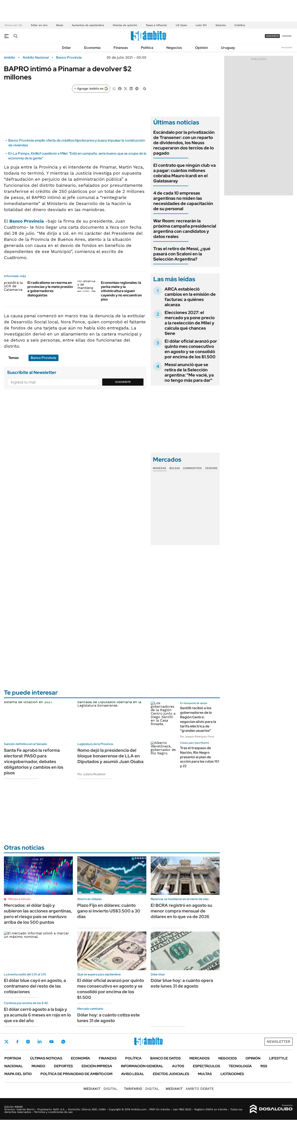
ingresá (287, 36)
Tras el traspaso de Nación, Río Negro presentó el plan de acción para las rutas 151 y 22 (199, 757)
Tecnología (240, 1066)
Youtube (51, 1041)
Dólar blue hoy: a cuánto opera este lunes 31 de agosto (182, 983)
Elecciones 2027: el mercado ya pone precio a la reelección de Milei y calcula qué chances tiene (190, 323)
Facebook (17, 1042)
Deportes (63, 1066)
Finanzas (120, 47)
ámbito (9, 57)
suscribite (272, 36)
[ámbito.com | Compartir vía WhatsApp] (114, 88)
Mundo (38, 1066)
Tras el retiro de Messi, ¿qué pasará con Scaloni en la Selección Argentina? (181, 254)
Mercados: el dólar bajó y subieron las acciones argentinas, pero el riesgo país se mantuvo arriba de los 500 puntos (38, 913)
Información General (142, 1066)
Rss (263, 1066)
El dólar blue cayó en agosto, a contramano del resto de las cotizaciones (35, 986)
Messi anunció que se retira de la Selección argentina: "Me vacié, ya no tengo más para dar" (189, 372)
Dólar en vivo (39, 25)
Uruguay (228, 47)
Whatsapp (63, 1042)
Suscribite (123, 381)
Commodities (192, 468)
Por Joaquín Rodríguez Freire (197, 736)
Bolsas (174, 468)
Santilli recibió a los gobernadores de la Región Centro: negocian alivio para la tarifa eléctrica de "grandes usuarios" (198, 719)
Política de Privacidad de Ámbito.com (76, 1074)
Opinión (201, 47)
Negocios (174, 47)
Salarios (220, 25)
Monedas (159, 468)
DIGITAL (100, 1089)
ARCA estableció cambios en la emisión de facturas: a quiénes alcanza (190, 296)
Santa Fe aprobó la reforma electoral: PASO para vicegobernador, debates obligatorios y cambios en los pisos (33, 761)
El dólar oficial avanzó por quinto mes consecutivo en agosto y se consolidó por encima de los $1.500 (191, 349)
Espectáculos (206, 1066)
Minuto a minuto (19, 899)
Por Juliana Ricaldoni (91, 774)
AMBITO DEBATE (190, 1089)
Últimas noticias (46, 1058)
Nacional (13, 1066)
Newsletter (287, 47)
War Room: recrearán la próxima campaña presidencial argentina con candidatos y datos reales (184, 228)
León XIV (201, 25)
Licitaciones (232, 1074)
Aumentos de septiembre (88, 25)
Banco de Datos (165, 1058)
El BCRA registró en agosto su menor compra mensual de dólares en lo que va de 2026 (181, 910)
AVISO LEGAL (132, 1074)
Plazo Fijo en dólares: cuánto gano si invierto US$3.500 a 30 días (108, 910)
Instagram (28, 1042)
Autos (178, 1066)
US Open (181, 25)
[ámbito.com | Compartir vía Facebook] (120, 88)
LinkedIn (40, 1042)
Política (147, 47)
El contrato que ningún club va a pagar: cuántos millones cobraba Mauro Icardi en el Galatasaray (184, 173)
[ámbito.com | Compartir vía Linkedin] (131, 88)
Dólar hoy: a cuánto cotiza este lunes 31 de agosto (108, 1017)
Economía (92, 47)
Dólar (66, 47)
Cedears (211, 468)
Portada (12, 1058)
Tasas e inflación (156, 25)
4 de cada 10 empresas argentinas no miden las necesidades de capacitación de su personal (183, 200)
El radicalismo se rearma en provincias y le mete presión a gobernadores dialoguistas (50, 288)
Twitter (6, 1041)
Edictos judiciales (171, 1074)
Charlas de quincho (125, 25)
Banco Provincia (69, 57)
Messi (59, 25)
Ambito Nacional (36, 57)
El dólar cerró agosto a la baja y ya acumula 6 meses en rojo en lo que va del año (37, 1014)
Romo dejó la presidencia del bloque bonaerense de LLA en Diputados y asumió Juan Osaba (110, 755)
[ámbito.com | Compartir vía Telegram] (136, 88)
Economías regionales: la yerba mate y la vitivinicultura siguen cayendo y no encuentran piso (121, 291)
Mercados (199, 1058)
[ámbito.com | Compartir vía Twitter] (125, 88)
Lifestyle (278, 1058)
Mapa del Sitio (18, 1074)
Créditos (239, 25)
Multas (205, 1074)
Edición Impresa (97, 1066)
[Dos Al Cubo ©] (271, 1109)
